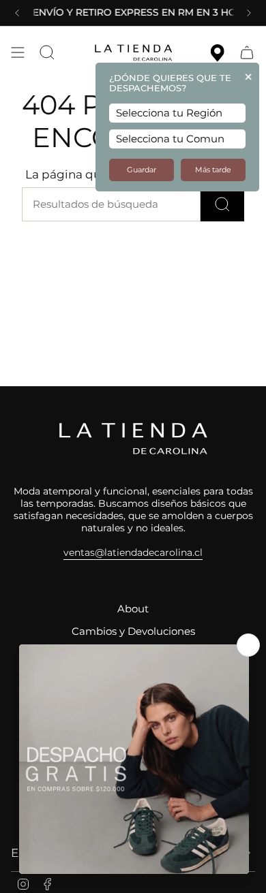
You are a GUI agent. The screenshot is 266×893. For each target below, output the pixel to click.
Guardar (141, 170)
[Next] (249, 13)
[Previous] (17, 13)
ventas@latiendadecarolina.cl (133, 552)
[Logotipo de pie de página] (133, 439)
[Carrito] (247, 52)
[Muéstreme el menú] (17, 52)
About (133, 609)
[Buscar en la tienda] (222, 204)
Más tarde (213, 170)
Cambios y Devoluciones (133, 631)
